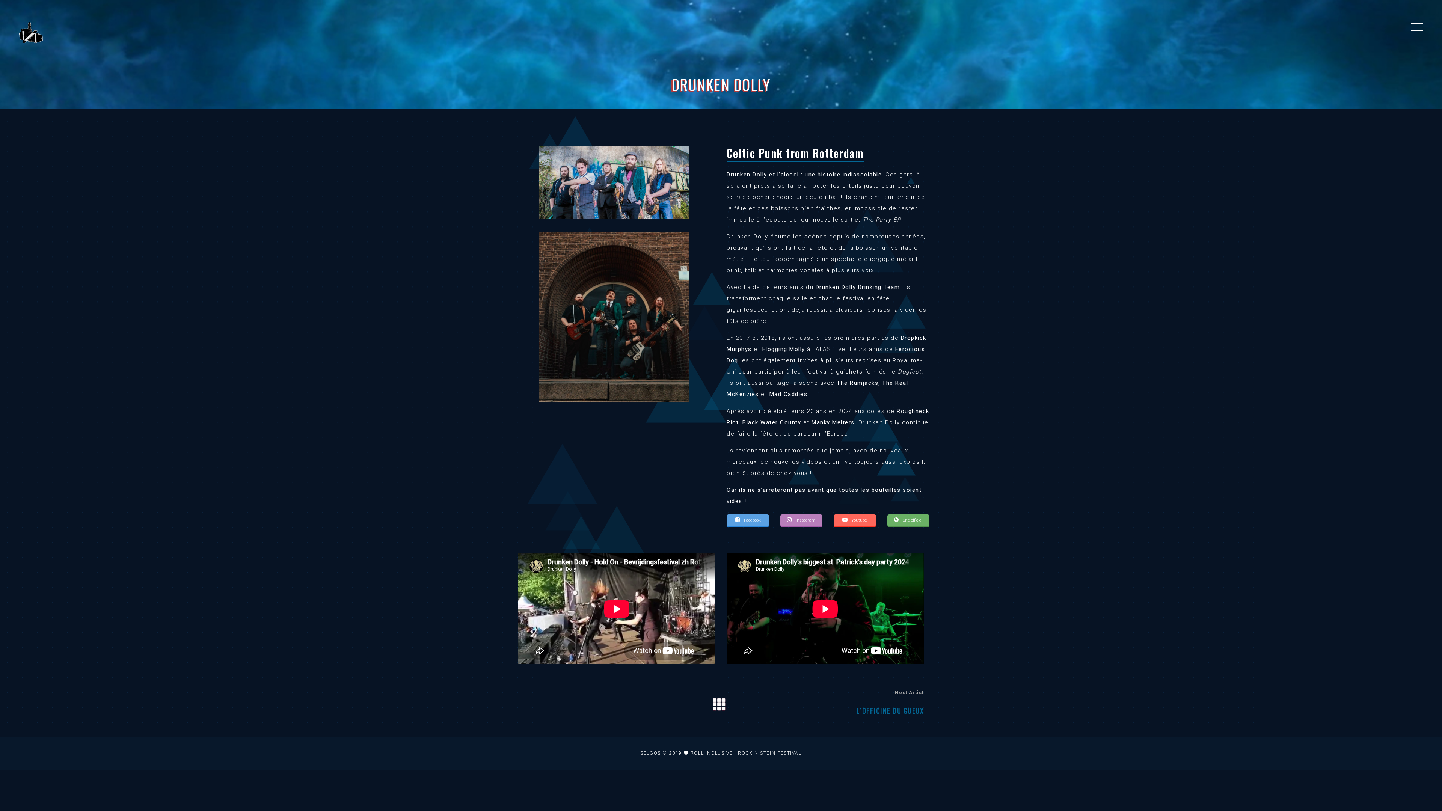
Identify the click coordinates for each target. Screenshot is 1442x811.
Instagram (805, 520)
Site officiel (912, 520)
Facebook (752, 520)
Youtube (858, 520)
